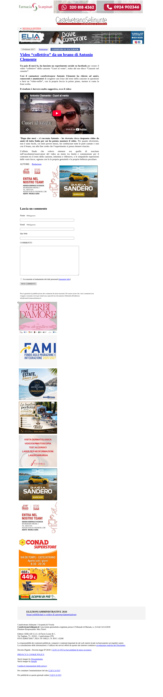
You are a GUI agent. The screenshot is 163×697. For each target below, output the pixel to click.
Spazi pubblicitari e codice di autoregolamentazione (51, 614)
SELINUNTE (28, 31)
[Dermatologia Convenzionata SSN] (38, 466)
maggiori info (64, 279)
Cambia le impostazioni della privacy (32, 666)
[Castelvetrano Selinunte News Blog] (81, 24)
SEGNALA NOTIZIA (32, 28)
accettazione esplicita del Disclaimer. (111, 645)
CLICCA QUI (54, 670)
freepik (34, 661)
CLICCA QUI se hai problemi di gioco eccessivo (71, 650)
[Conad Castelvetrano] (38, 566)
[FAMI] (38, 366)
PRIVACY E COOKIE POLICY (30, 654)
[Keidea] (38, 599)
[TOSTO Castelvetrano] (38, 433)
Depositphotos (37, 659)
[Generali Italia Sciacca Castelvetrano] (39, 197)
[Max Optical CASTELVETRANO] (38, 399)
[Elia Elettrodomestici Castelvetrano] (81, 43)
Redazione (43, 49)
